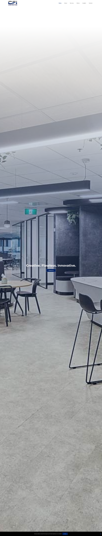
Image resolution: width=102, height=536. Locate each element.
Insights (84, 3)
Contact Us (51, 270)
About (65, 3)
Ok (65, 533)
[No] (100, 533)
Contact (90, 3)
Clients (78, 3)
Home (60, 3)
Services (72, 3)
